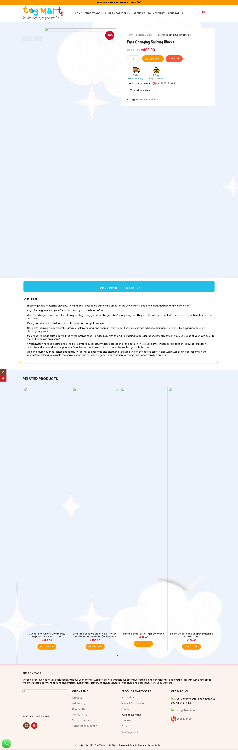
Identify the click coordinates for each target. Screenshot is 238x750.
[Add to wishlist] (67, 393)
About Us (77, 697)
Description (108, 288)
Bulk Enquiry (78, 703)
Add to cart (152, 58)
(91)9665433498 (165, 83)
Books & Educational (132, 703)
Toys (124, 726)
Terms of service (81, 720)
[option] (32, 28)
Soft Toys (126, 720)
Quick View (67, 400)
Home (130, 34)
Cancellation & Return (84, 725)
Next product (208, 35)
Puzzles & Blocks (145, 34)
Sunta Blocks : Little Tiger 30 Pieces (143, 633)
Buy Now (174, 58)
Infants (125, 709)
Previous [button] (27, 38)
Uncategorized (129, 732)
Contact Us (78, 709)
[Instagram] (26, 725)
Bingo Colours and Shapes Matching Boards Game (191, 635)
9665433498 (184, 718)
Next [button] (37, 38)
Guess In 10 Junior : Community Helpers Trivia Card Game (47, 635)
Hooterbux (156, 745)
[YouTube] (34, 725)
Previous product (201, 35)
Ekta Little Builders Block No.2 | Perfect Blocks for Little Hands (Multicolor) (95, 635)
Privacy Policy (79, 714)
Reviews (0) (132, 288)
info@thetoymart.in (188, 710)
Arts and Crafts (130, 697)
